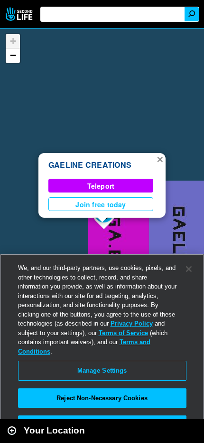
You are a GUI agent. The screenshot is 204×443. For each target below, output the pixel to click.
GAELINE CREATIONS (89, 164)
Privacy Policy (132, 323)
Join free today (100, 204)
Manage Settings (102, 370)
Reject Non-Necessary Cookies (102, 398)
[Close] (188, 269)
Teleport (101, 186)
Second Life (20, 14)
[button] (160, 158)
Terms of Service (123, 333)
